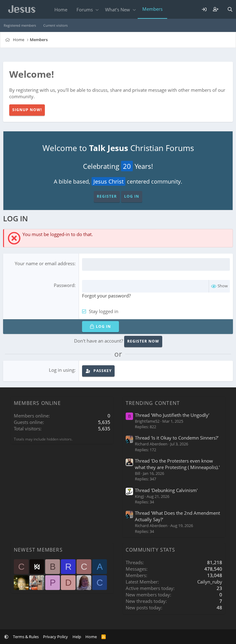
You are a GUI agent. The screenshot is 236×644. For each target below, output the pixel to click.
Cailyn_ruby (209, 582)
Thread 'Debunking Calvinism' (166, 490)
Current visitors (55, 25)
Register (107, 196)
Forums (85, 9)
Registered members (20, 25)
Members (152, 9)
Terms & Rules (26, 636)
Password (64, 285)
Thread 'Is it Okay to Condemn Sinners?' (176, 438)
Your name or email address (44, 263)
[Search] (230, 9)
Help (77, 636)
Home (60, 9)
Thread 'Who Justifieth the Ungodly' (172, 415)
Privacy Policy (55, 636)
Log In (131, 196)
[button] (96, 10)
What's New (117, 9)
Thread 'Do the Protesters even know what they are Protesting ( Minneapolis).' (177, 464)
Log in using (61, 370)
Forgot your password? (106, 296)
